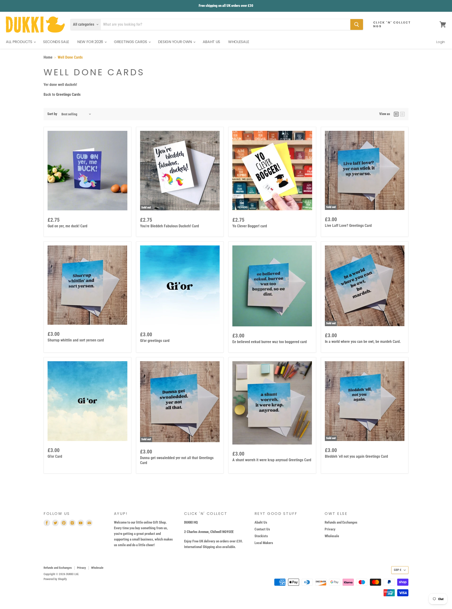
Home (48, 57)
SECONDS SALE (56, 41)
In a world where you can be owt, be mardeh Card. (363, 341)
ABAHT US (211, 41)
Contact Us (262, 529)
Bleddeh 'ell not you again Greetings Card (356, 456)
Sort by (52, 114)
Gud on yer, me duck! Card (67, 226)
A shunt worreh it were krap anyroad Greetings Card (271, 460)
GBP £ (397, 570)
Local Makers (263, 543)
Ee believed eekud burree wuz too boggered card (269, 342)
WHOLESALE (238, 41)
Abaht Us (260, 522)
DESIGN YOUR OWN (175, 41)
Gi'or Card (55, 456)
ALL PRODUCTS (19, 41)
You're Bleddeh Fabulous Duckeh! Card (169, 226)
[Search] (356, 24)
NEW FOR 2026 (90, 41)
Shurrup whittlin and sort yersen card (76, 340)
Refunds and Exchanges (341, 522)
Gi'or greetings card (155, 340)
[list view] (402, 114)
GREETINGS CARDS (131, 41)
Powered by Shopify (55, 579)
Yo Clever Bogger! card (249, 226)
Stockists (261, 536)
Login (440, 41)
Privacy (330, 529)
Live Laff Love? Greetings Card (348, 225)
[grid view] (396, 114)
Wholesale (332, 536)
